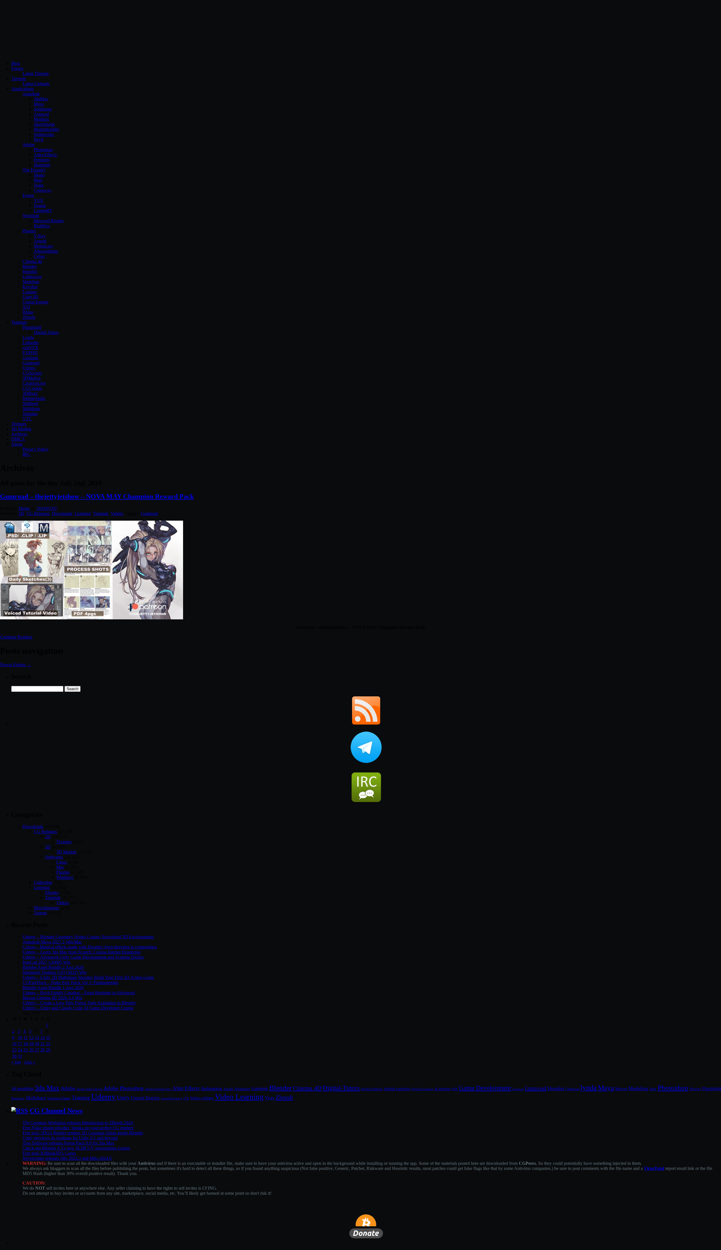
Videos (117, 513)
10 (20, 1037)
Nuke (39, 185)
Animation (211, 1088)
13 (37, 1037)
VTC (27, 418)
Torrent (40, 912)
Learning (83, 513)
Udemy (29, 368)
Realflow (42, 225)
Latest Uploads (36, 83)
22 (48, 1043)
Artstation (242, 1089)
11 (25, 1037)
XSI (26, 307)
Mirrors (621, 1089)
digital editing (372, 1089)
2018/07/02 (47, 508)
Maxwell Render (49, 220)
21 (42, 1043)
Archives (19, 434)
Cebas (39, 256)
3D (48, 846)
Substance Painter (59, 1098)
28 (42, 1049)
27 (37, 1049)
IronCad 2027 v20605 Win (46, 962)
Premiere (42, 159)
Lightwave (32, 276)
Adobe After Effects (89, 1089)
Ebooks (52, 892)
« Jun (16, 1062)
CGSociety (32, 373)
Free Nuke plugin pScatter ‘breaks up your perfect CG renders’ (79, 1127)
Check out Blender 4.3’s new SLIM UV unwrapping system (76, 1148)
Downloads (62, 513)
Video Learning (239, 1097)
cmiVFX (30, 347)
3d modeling (22, 1088)
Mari (38, 180)
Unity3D (30, 296)
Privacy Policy (35, 449)
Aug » (29, 1062)
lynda (588, 1088)
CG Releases (38, 513)
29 (48, 1049)
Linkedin (31, 342)
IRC (26, 454)
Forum (17, 68)
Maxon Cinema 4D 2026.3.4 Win (52, 997)
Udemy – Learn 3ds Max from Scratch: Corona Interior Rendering (82, 952)
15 (48, 1037)
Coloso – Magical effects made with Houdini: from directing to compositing (90, 947)
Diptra (24, 508)
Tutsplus (30, 413)
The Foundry (34, 170)
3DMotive (32, 378)
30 (14, 1056)
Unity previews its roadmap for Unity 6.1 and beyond (70, 1137)
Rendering (18, 1098)
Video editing (202, 1097)
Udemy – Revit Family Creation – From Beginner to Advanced (79, 992)
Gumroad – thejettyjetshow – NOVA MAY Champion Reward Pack (97, 496)
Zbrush (29, 317)
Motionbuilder (46, 129)
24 (20, 1049)
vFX (186, 1098)
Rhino (28, 312)
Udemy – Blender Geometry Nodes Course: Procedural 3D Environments (88, 936)
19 (31, 1043)
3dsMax (41, 98)
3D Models (21, 428)
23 (14, 1049)
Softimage (43, 109)
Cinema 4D (307, 1088)
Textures (18, 423)
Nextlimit (31, 215)
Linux (61, 862)
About (17, 444)
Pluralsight (32, 327)
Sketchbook (44, 124)
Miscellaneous (46, 907)
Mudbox (41, 119)
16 (14, 1043)
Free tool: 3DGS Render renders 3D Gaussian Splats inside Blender (83, 1132)
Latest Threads (36, 73)
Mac (60, 867)
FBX (455, 1089)
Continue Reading (16, 637)
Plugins (29, 230)
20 (37, 1043)
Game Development (485, 1087)
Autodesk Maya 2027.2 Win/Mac (52, 941)
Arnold (40, 241)
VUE (38, 200)
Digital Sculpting (422, 1089)
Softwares (54, 857)
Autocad (41, 114)
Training (81, 1098)
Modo (39, 175)
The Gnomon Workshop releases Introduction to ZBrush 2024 (78, 1122)
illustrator (42, 164)
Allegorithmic (46, 251)
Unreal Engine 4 (171, 1098)
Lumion (30, 291)
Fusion (40, 205)
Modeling (638, 1088)
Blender (30, 266)
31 (20, 1056)
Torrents (18, 78)
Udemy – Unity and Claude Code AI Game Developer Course (78, 1007)
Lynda (28, 337)
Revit (38, 139)
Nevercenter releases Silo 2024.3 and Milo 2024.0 (67, 1158)
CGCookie (32, 388)
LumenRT (43, 210)
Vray (270, 1098)
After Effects (185, 1088)
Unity (123, 1097)
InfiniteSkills (34, 398)
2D (21, 513)
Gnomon (30, 357)
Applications (22, 88)
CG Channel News (56, 1110)
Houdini (30, 271)
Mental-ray (43, 246)
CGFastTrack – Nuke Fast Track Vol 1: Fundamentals (70, 982)
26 (31, 1049)
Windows (64, 877)
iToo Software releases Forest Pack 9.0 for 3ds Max (68, 1143)
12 (31, 1037)
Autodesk (31, 93)
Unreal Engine (35, 302)
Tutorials (19, 322)
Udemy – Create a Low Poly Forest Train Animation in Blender (79, 1002)
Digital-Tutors (46, 332)
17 (20, 1043)
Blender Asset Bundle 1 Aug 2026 (53, 987)
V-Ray (40, 236)
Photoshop (43, 149)
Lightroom (572, 1089)
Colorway (43, 190)
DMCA (18, 439)
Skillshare (31, 408)
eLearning (443, 1089)
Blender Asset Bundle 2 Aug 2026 (53, 967)
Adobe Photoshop (123, 1088)
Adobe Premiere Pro (158, 1089)
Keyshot (30, 286)
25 (25, 1049)
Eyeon (28, 195)
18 (25, 1043)
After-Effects (45, 154)
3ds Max (47, 1087)
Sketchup (31, 281)
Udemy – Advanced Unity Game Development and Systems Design (83, 957)
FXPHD (30, 352)
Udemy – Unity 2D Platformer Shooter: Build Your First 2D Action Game (88, 977)
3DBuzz (30, 393)
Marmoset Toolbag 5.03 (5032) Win (54, 972)
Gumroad (31, 362)
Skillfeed (30, 403)
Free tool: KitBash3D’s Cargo (49, 1153)
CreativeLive (34, 383)
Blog (15, 63)
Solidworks (44, 134)
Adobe (29, 144)
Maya (39, 104)
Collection (43, 882)
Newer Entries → (15, 664)
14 (42, 1037)
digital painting (397, 1088)
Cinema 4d (32, 261)
